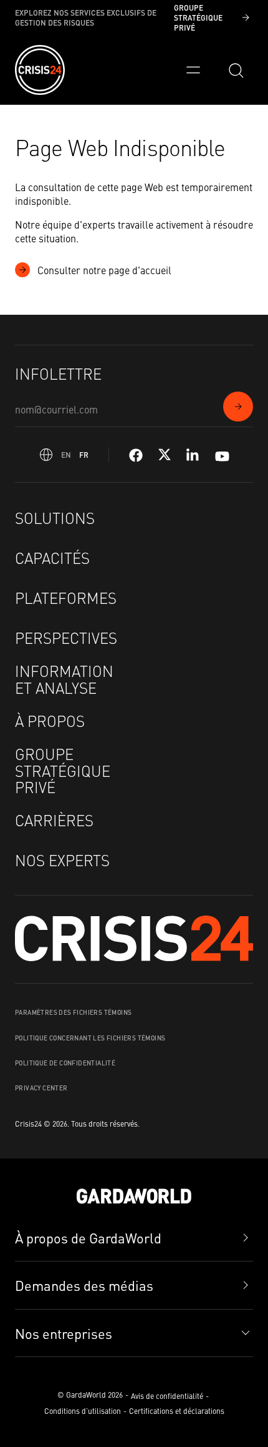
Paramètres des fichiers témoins (73, 1012)
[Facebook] (136, 455)
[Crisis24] (40, 70)
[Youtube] (222, 455)
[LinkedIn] (193, 455)
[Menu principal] (193, 69)
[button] (134, 1334)
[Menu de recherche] (235, 69)
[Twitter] (164, 455)
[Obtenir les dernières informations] (238, 407)
